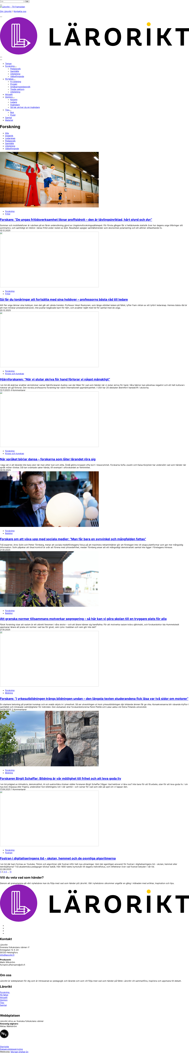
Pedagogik (10, 141)
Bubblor (9, 533)
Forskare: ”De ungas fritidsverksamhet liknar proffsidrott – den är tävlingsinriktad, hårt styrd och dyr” (76, 219)
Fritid (7, 214)
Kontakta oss (20, 11)
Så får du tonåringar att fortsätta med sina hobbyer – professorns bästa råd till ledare (64, 299)
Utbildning (10, 146)
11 (10, 872)
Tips (2, 1002)
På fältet (4, 995)
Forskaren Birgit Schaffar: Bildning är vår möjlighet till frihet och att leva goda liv (60, 778)
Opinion (3, 1000)
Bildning (9, 693)
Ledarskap (10, 138)
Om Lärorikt (6, 11)
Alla (7, 133)
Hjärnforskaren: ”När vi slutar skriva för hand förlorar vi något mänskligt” (55, 379)
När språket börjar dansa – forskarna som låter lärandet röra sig (48, 459)
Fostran (8, 852)
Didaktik (9, 135)
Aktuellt (3, 997)
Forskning (10, 211)
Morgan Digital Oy (19, 1051)
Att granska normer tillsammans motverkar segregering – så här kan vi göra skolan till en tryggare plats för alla (83, 619)
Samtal (3, 1005)
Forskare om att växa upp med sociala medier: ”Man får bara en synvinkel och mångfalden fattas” (73, 539)
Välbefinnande (12, 148)
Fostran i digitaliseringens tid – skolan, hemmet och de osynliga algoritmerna (58, 858)
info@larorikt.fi (7, 955)
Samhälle (9, 143)
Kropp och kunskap (14, 373)
